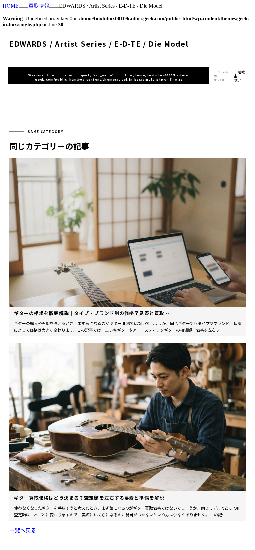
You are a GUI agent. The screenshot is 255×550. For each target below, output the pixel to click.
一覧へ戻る (22, 530)
